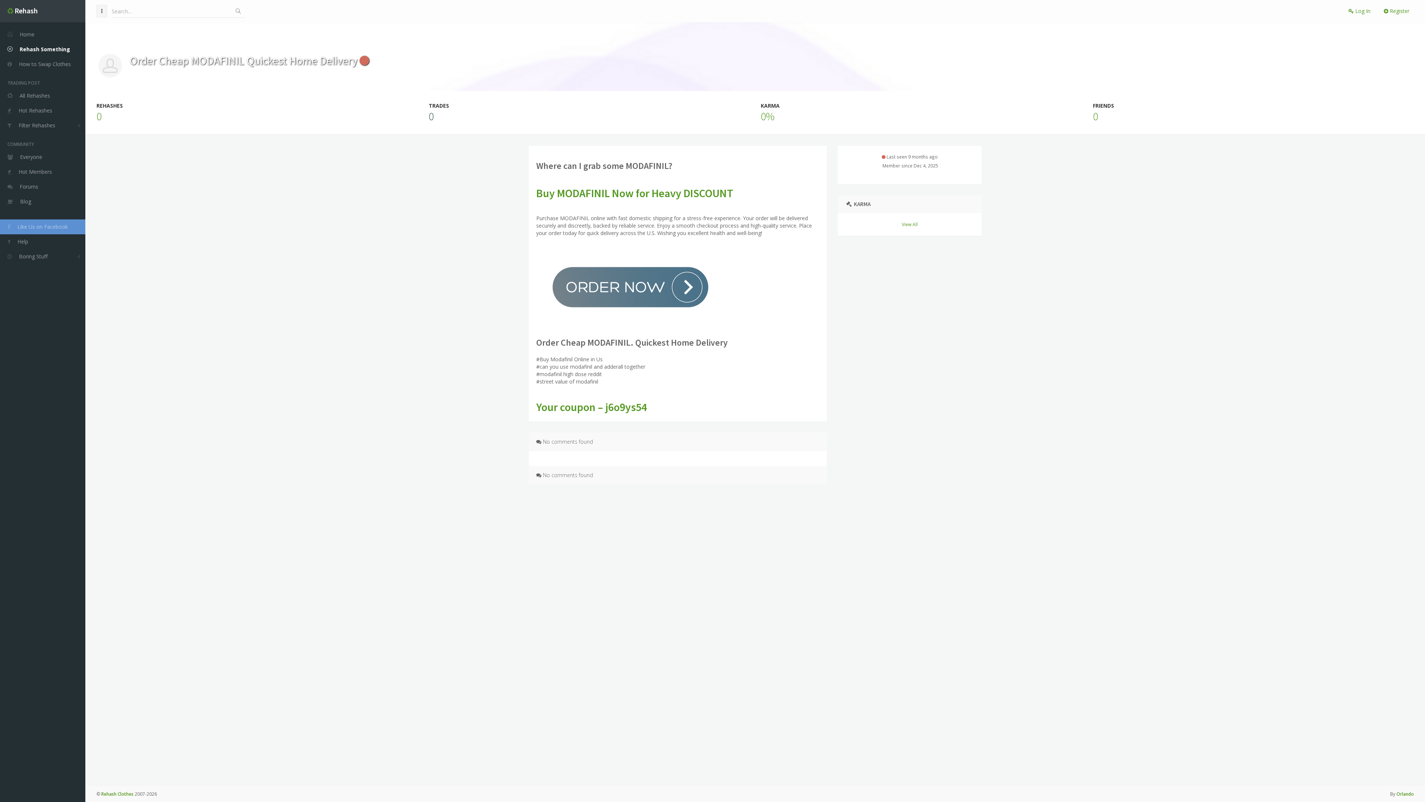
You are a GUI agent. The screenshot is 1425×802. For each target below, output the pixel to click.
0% (767, 116)
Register (1398, 10)
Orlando (1405, 794)
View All (910, 224)
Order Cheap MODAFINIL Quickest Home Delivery (245, 60)
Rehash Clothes (117, 794)
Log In (1362, 10)
